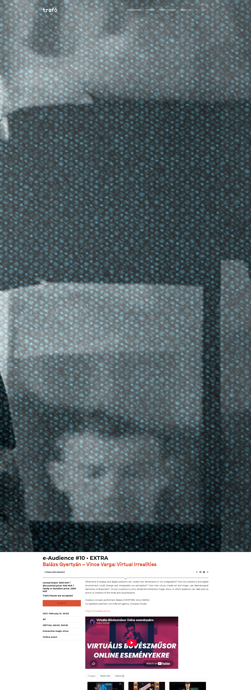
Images (91, 676)
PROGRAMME (134, 10)
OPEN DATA (203, 5)
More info (105, 676)
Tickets (62, 603)
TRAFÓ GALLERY (167, 10)
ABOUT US (185, 10)
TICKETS (149, 10)
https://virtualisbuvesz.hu (97, 611)
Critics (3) (119, 676)
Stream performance (55, 572)
